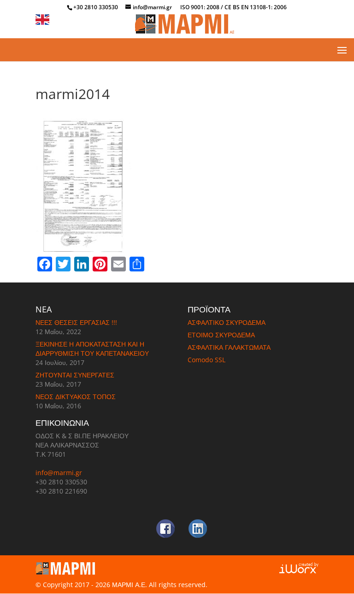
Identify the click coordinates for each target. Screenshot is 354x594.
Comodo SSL (206, 359)
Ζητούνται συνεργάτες (74, 375)
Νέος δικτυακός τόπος (75, 396)
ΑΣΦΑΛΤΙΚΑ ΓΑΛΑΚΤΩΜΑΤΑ (229, 347)
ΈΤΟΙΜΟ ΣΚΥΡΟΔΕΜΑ (221, 334)
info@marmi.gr (58, 472)
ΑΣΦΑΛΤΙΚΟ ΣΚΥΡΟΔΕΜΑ (227, 322)
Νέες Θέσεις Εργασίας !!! (76, 322)
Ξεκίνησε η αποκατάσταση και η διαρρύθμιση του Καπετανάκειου (92, 349)
